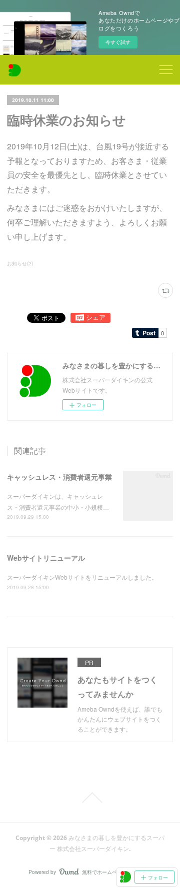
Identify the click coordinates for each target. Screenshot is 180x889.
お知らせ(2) (20, 263)
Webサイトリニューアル (46, 558)
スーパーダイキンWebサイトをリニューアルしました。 (82, 577)
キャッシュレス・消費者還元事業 (59, 477)
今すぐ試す (118, 41)
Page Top (90, 797)
